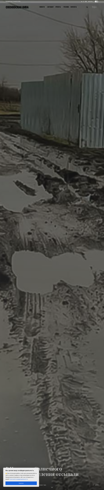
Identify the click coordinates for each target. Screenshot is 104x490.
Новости (42, 7)
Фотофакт (50, 7)
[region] (21, 477)
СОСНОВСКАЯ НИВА (17, 7)
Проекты (58, 7)
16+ (94, 7)
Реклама (66, 7)
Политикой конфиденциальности (18, 479)
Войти (91, 1)
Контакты (74, 7)
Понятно (21, 483)
